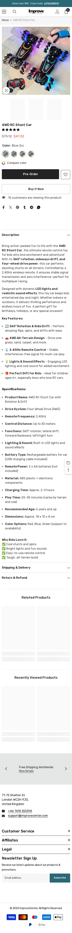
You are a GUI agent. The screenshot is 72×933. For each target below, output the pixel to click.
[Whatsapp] (38, 207)
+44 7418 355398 (20, 811)
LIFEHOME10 (51, 3)
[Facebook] (3, 207)
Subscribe (60, 877)
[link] (65, 174)
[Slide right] (65, 769)
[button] (11, 129)
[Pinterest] (17, 207)
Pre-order (30, 174)
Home (5, 20)
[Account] (57, 12)
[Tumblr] (24, 207)
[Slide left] (6, 769)
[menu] (4, 11)
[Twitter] (10, 207)
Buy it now (36, 189)
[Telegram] (31, 207)
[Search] (14, 11)
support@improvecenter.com (28, 815)
